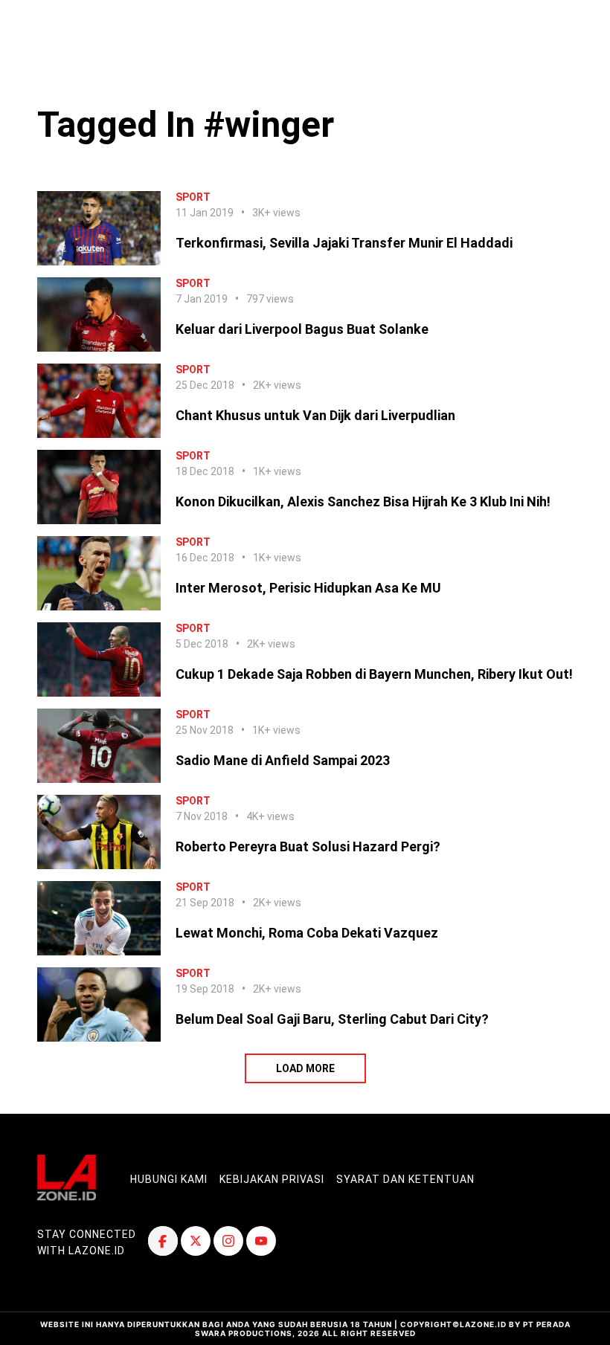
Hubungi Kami (169, 1179)
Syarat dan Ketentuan (405, 1179)
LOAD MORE (305, 1068)
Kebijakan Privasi (271, 1179)
